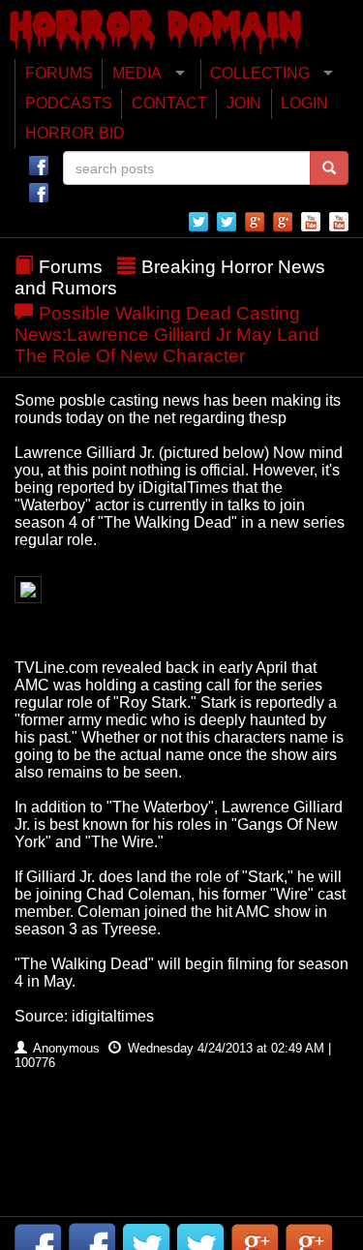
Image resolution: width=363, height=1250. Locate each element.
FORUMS (59, 73)
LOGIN (304, 103)
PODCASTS (68, 103)
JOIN (244, 103)
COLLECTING (260, 73)
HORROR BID (75, 133)
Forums (71, 267)
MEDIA (137, 73)
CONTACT (169, 103)
